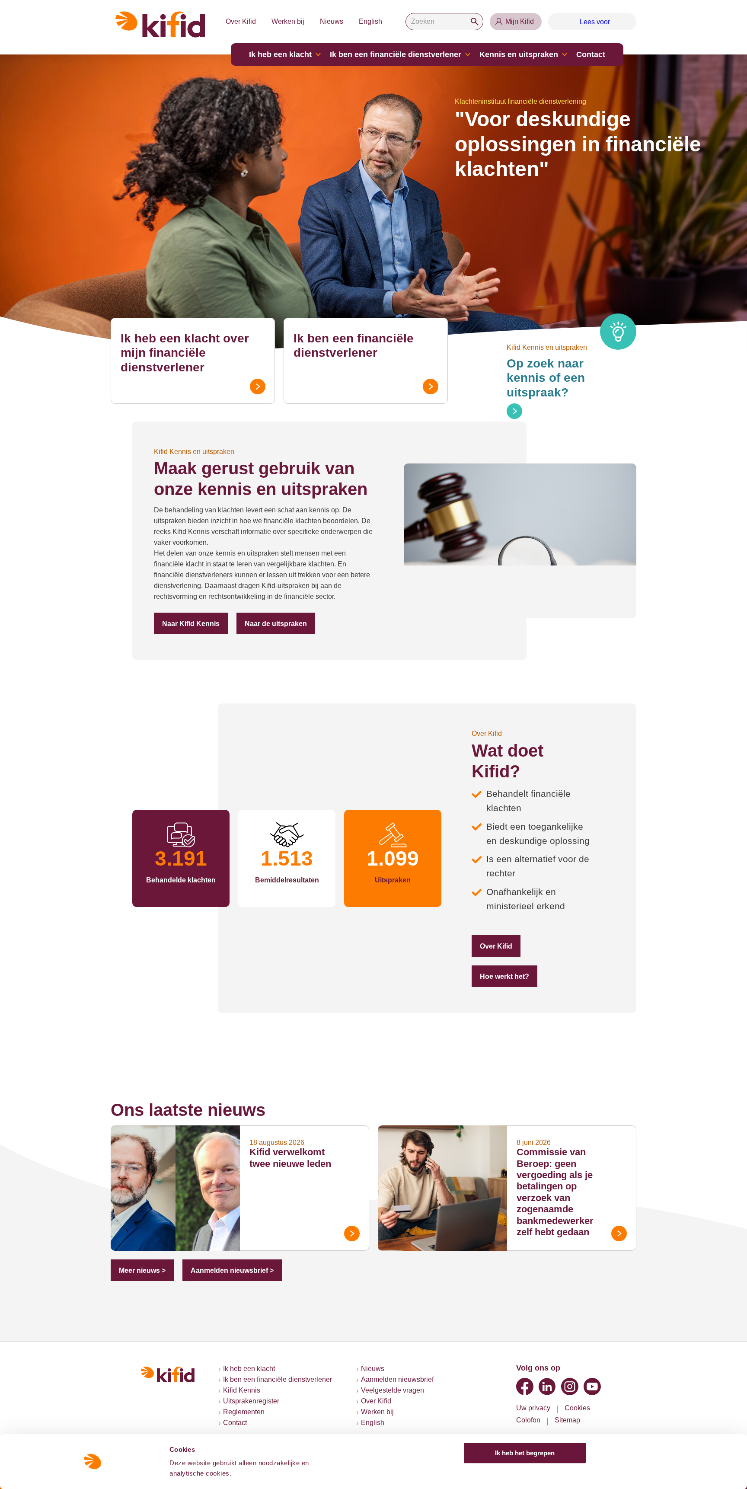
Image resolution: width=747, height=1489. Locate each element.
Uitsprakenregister (253, 1401)
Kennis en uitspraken (507, 54)
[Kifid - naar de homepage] (160, 24)
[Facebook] (524, 1386)
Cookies (578, 1408)
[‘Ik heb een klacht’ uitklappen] (326, 54)
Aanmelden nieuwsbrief (405, 1379)
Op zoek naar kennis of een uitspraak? (565, 370)
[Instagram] (569, 1386)
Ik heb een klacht (292, 54)
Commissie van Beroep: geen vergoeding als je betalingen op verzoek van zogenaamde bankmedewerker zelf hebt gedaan (562, 1137)
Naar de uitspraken (266, 624)
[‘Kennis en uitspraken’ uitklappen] (548, 54)
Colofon (529, 1420)
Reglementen (244, 1412)
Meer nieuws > (140, 1215)
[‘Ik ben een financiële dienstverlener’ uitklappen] (462, 54)
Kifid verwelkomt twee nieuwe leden (295, 1108)
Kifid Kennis (242, 1390)
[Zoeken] (473, 21)
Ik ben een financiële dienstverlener (396, 54)
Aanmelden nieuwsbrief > (224, 1215)
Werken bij (285, 21)
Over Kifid (236, 21)
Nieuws (330, 21)
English (369, 21)
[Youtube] (592, 1386)
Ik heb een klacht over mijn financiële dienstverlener (190, 345)
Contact (573, 54)
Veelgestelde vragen (400, 1390)
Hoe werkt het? (558, 925)
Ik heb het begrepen (525, 1453)
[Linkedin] (547, 1386)
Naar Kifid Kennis (187, 624)
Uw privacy (534, 1408)
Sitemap (569, 1420)
